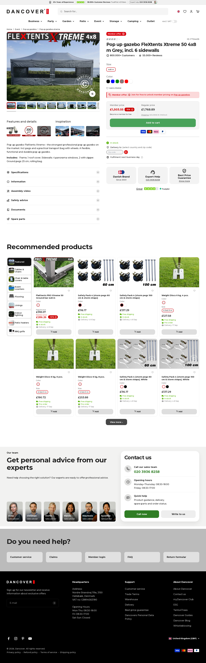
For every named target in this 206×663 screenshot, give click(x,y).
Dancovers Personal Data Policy (139, 617)
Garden (66, 21)
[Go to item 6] (61, 105)
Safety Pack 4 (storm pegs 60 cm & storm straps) (94, 296)
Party (51, 21)
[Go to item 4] (41, 105)
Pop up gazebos (30, 29)
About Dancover (182, 589)
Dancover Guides (183, 615)
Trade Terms (132, 594)
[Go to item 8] (81, 105)
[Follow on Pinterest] (23, 638)
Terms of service (48, 652)
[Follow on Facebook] (9, 638)
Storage (114, 21)
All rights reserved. (35, 648)
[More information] (142, 157)
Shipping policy (68, 652)
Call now (142, 514)
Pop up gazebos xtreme (50, 29)
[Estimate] (126, 152)
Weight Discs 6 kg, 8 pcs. (91, 377)
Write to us (178, 514)
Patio (83, 21)
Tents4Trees (180, 610)
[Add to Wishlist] (69, 290)
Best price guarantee (137, 610)
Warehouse (131, 599)
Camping (133, 21)
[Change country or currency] (178, 11)
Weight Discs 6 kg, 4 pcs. (175, 295)
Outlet (151, 21)
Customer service (135, 589)
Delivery (129, 604)
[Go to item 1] (11, 105)
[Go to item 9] (91, 105)
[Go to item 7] (71, 105)
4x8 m (111, 69)
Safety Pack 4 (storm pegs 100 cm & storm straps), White (178, 378)
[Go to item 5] (51, 105)
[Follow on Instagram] (16, 638)
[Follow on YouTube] (30, 638)
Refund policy (31, 652)
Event (97, 21)
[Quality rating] (113, 39)
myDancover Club (183, 599)
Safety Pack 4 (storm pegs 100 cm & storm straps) (136, 296)
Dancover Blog (181, 620)
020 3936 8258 (153, 180)
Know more (184, 181)
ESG (175, 604)
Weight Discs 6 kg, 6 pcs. (49, 377)
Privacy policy (14, 652)
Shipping (145, 115)
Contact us (179, 594)
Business (33, 21)
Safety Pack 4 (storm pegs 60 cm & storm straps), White (135, 378)
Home (9, 29)
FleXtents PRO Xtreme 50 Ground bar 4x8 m (49, 296)
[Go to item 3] (31, 105)
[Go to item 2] (21, 105)
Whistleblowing (182, 625)
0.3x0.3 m (167, 310)
